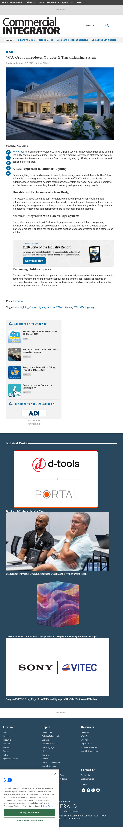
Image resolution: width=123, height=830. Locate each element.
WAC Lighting (87, 307)
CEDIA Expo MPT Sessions (105, 40)
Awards (6, 748)
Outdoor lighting (37, 307)
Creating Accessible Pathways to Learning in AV (37, 386)
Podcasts (6, 744)
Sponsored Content (10, 759)
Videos (5, 755)
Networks (45, 755)
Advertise (30, 2)
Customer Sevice (87, 779)
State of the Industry (89, 748)
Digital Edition (86, 744)
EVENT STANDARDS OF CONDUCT (78, 816)
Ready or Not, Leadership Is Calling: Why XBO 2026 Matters (39, 368)
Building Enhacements (51, 736)
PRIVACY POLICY (74, 818)
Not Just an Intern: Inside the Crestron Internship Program (40, 350)
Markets (45, 751)
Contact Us (85, 775)
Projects (6, 751)
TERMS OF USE (60, 818)
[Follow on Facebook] (88, 790)
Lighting (24, 307)
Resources (7, 740)
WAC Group (18, 151)
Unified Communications (52, 763)
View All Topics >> (49, 766)
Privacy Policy (47, 806)
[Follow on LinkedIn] (93, 790)
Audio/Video (47, 732)
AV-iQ (79, 2)
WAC (76, 307)
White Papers (86, 736)
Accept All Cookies (29, 812)
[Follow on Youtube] (98, 790)
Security (45, 759)
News (9, 52)
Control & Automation (50, 744)
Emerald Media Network (12, 2)
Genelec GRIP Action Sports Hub (72, 40)
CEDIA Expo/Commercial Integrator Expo (55, 2)
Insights (26, 356)
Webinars (84, 740)
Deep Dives (85, 732)
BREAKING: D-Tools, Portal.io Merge (35, 40)
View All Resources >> (89, 751)
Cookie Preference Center (29, 820)
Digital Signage (48, 748)
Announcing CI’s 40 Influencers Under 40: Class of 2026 (40, 332)
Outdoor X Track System (59, 307)
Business (45, 740)
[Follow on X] (83, 790)
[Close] (55, 773)
